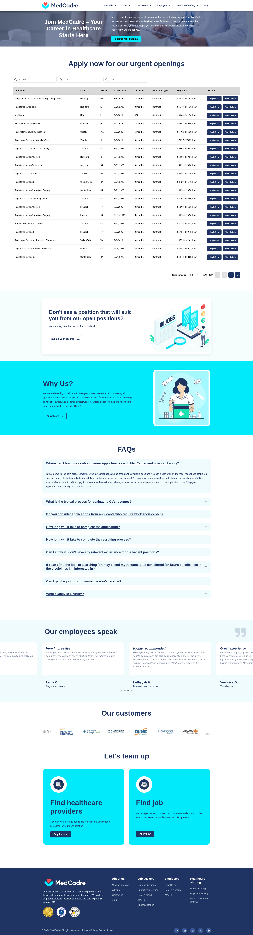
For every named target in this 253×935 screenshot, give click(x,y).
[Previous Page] (224, 275)
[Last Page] (237, 275)
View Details (230, 99)
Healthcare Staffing (186, 5)
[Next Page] (231, 275)
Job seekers (146, 878)
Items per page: (178, 275)
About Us (108, 5)
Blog (206, 5)
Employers (162, 5)
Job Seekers (142, 5)
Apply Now (214, 99)
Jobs (124, 5)
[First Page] (217, 275)
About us (118, 878)
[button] (126, 463)
